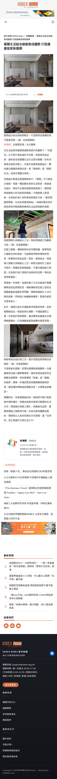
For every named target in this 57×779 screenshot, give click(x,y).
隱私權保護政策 (10, 756)
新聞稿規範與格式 (11, 750)
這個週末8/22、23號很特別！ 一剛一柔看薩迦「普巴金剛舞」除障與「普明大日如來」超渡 (31, 566)
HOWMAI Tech (9, 773)
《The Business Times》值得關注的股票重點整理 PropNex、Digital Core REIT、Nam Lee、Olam (27, 493)
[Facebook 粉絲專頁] (52, 653)
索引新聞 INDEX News (13, 36)
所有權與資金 (9, 713)
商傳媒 (40, 94)
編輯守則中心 (9, 702)
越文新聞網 (10, 684)
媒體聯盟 (30, 36)
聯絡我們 (7, 719)
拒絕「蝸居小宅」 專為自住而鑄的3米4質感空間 (28, 471)
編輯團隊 (7, 708)
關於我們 (7, 738)
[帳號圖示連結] (52, 21)
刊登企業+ (7, 744)
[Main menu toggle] (6, 22)
